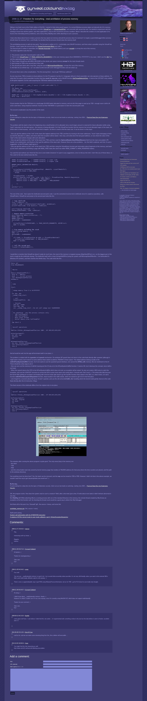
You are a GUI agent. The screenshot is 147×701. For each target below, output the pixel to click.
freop (26, 643)
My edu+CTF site (128, 70)
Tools (121, 46)
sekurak (123, 144)
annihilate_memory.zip (17, 508)
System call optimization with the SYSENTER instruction (27, 515)
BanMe (27, 615)
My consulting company (128, 86)
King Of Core (28, 632)
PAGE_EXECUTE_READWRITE (42, 57)
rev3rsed (123, 150)
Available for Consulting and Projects (41, 13)
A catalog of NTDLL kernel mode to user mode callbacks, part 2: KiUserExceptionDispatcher (39, 517)
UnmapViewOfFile (59, 29)
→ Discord (124, 52)
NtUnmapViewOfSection (55, 65)
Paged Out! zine (128, 111)
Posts (122, 157)
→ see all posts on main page (128, 190)
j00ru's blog (124, 131)
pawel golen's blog (126, 138)
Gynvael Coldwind (30, 549)
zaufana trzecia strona (127, 140)
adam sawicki (124, 154)
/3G (108, 57)
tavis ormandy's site (126, 137)
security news (124, 148)
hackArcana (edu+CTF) (64, 13)
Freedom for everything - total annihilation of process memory (50, 19)
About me (122, 44)
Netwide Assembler (44, 48)
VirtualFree (47, 29)
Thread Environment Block (46, 46)
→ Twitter (123, 56)
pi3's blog (123, 135)
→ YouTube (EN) (126, 50)
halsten (27, 529)
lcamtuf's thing (125, 133)
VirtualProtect (24, 57)
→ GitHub (124, 58)
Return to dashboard (126, 33)
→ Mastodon (124, 54)
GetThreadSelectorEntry (80, 78)
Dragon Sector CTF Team (128, 124)
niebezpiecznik (125, 142)
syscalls (71, 48)
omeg (26, 569)
